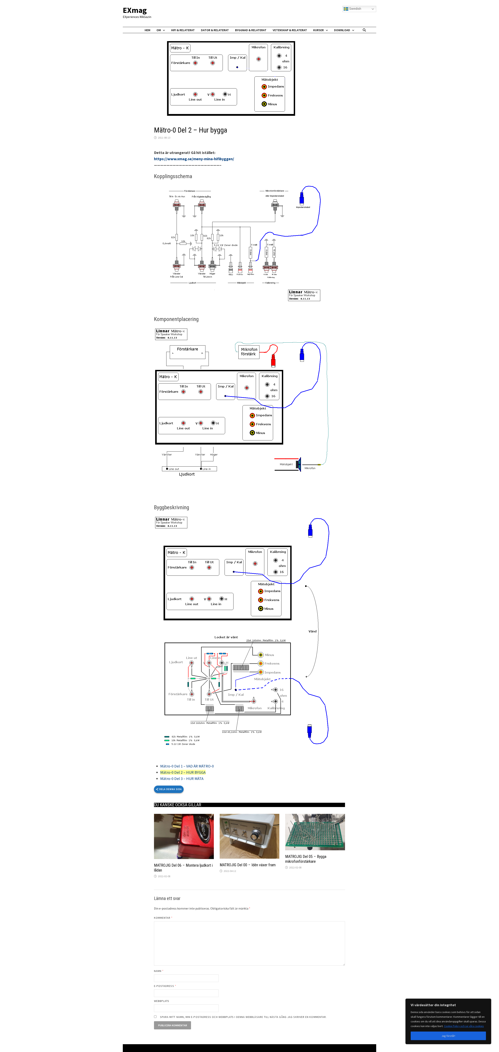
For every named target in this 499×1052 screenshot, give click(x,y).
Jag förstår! (448, 1036)
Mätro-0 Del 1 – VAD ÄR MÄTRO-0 (187, 766)
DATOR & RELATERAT (215, 30)
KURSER (318, 30)
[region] (448, 1021)
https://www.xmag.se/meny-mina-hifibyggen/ (194, 158)
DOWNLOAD (342, 30)
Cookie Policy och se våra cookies (464, 1026)
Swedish (354, 8)
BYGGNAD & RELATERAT (250, 30)
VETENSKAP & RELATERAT (290, 30)
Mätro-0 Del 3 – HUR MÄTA (181, 778)
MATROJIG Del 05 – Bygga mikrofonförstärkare (305, 859)
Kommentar (163, 917)
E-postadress (165, 986)
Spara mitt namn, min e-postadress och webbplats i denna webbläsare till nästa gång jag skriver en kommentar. (243, 1017)
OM (159, 30)
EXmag (135, 10)
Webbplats (161, 1001)
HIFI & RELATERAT (183, 30)
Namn (159, 971)
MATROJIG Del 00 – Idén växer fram (248, 865)
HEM (147, 30)
